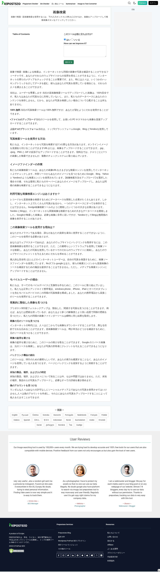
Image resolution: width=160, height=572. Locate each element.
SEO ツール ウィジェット (68, 545)
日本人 (37, 420)
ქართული (50, 425)
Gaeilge (79, 425)
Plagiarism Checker (30, 4)
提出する (68, 62)
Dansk (39, 425)
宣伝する (110, 541)
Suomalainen (80, 420)
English (15, 415)
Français (93, 415)
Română (61, 425)
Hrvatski (102, 420)
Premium (142, 3)
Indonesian (57, 420)
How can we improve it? (75, 43)
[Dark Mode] (134, 3)
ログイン (153, 3)
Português (69, 415)
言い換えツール (58, 4)
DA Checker (44, 4)
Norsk (68, 420)
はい (68, 39)
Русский (25, 415)
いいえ (76, 39)
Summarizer (71, 4)
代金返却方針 (112, 557)
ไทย (70, 425)
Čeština (35, 415)
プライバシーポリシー (116, 553)
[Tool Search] (129, 3)
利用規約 (110, 561)
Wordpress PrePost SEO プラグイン (72, 541)
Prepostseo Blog (64, 533)
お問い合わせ (112, 537)
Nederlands (81, 415)
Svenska (46, 415)
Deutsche (57, 415)
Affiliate (110, 545)
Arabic (91, 420)
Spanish (27, 420)
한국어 (46, 420)
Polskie (104, 415)
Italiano (17, 420)
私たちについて (113, 533)
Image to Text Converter (87, 4)
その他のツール (64, 549)
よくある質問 (112, 549)
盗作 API (61, 537)
